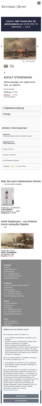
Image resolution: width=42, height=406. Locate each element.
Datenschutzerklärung (10, 390)
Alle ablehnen (21, 396)
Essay (7, 114)
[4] (37, 46)
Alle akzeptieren (21, 401)
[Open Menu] (38, 3)
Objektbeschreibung (14, 108)
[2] (2, 46)
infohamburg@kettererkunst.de (14, 296)
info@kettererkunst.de (11, 278)
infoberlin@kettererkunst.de (13, 314)
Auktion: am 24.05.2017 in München (21, 24)
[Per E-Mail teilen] (12, 166)
